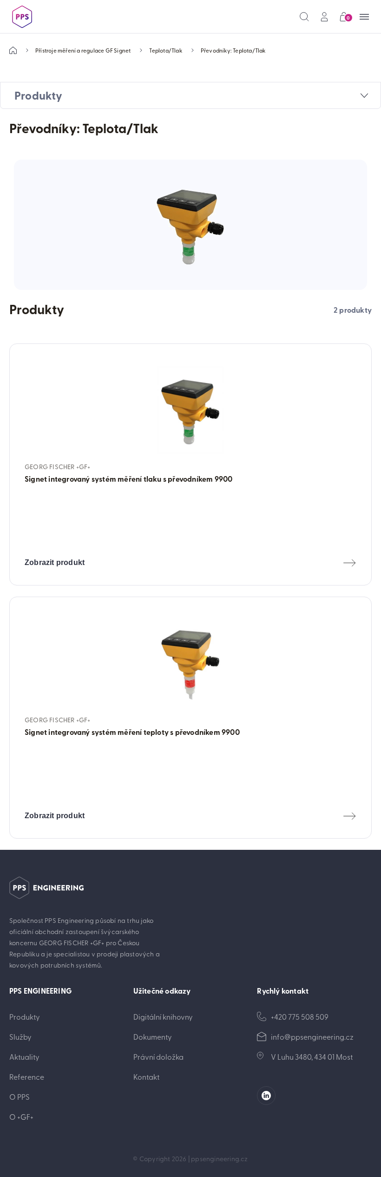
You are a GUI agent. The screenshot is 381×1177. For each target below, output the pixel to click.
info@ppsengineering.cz (312, 1036)
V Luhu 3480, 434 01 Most (312, 1056)
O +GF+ (21, 1116)
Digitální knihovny (163, 1016)
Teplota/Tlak (165, 50)
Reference (26, 1076)
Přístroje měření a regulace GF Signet (83, 50)
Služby (20, 1036)
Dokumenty (152, 1036)
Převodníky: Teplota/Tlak (233, 50)
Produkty (24, 1016)
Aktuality (24, 1056)
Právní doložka (158, 1056)
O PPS (19, 1096)
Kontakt (146, 1076)
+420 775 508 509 (299, 1016)
